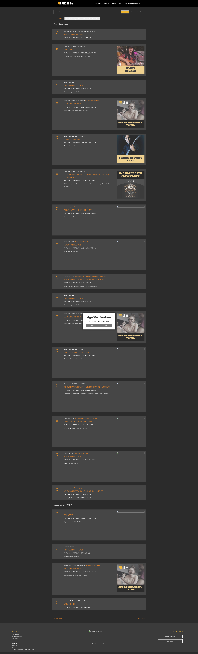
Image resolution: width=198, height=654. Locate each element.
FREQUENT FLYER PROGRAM (131, 4)
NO (106, 325)
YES (92, 325)
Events (114, 4)
